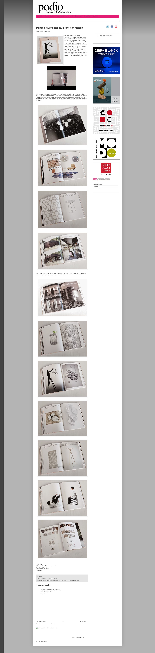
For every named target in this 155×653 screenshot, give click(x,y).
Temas (95, 179)
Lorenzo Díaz (67, 580)
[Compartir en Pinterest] (56, 578)
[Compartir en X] (53, 578)
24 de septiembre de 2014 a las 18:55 (53, 589)
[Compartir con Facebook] (55, 578)
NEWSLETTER (87, 16)
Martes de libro (73, 580)
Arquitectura (43, 580)
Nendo (78, 580)
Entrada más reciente (41, 621)
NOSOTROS (40, 16)
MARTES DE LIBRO (49, 16)
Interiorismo (61, 580)
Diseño (48, 580)
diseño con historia (54, 580)
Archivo (107, 179)
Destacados (101, 179)
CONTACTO (95, 16)
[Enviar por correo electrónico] (50, 578)
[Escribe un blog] (51, 578)
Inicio (63, 621)
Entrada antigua (83, 621)
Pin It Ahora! (39, 576)
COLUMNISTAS (60, 16)
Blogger (82, 637)
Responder (43, 593)
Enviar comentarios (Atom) (48, 623)
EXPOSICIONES (69, 16)
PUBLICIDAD (78, 16)
